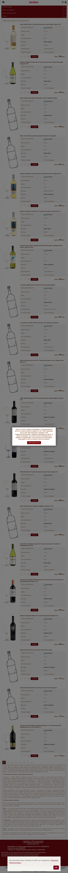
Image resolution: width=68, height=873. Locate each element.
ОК (56, 867)
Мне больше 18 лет (34, 442)
